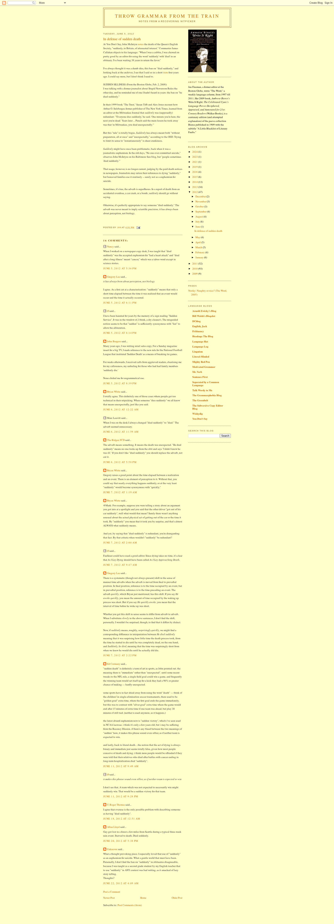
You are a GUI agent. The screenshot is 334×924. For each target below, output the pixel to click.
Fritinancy (198, 331)
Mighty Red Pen (201, 362)
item (165, 72)
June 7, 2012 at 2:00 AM (120, 542)
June (198, 226)
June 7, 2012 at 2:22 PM (120, 655)
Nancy (110, 246)
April (198, 242)
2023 (195, 156)
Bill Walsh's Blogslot (203, 316)
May (198, 237)
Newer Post (109, 897)
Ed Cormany (113, 664)
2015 (195, 177)
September (201, 211)
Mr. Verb (197, 372)
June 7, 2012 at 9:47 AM (120, 564)
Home (143, 897)
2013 (195, 187)
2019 (195, 167)
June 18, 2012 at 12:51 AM (121, 818)
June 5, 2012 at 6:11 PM (120, 302)
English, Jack (199, 326)
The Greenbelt (200, 400)
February (200, 252)
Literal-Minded (200, 356)
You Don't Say (200, 418)
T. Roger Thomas (116, 804)
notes (141, 44)
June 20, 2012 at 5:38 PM (120, 841)
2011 (195, 263)
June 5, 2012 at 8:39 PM (120, 383)
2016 (195, 172)
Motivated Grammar (203, 367)
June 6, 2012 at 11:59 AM (121, 431)
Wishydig (197, 413)
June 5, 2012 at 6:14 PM (120, 333)
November (201, 201)
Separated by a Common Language (205, 383)
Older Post (177, 897)
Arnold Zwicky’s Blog (204, 311)
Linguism (197, 351)
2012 (195, 192)
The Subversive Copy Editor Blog (207, 407)
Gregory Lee (113, 276)
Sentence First (200, 377)
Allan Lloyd (113, 827)
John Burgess (114, 341)
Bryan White (113, 391)
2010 (195, 268)
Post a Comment (111, 891)
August (199, 216)
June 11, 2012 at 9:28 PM (120, 796)
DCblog (196, 321)
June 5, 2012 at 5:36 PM (120, 268)
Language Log (200, 346)
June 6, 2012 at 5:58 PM (120, 462)
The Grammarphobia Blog (207, 395)
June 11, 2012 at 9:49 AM (121, 766)
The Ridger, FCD (116, 440)
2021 (195, 161)
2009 (195, 273)
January (199, 257)
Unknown (112, 849)
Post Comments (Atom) (130, 905)
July (197, 221)
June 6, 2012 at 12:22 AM (121, 409)
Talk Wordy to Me (202, 390)
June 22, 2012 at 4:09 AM (121, 883)
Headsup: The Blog (202, 336)
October (199, 206)
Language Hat (200, 341)
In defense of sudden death (208, 231)
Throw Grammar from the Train (167, 16)
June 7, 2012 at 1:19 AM (120, 492)
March (199, 247)
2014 (195, 182)
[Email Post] (138, 227)
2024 (195, 151)
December (200, 196)
